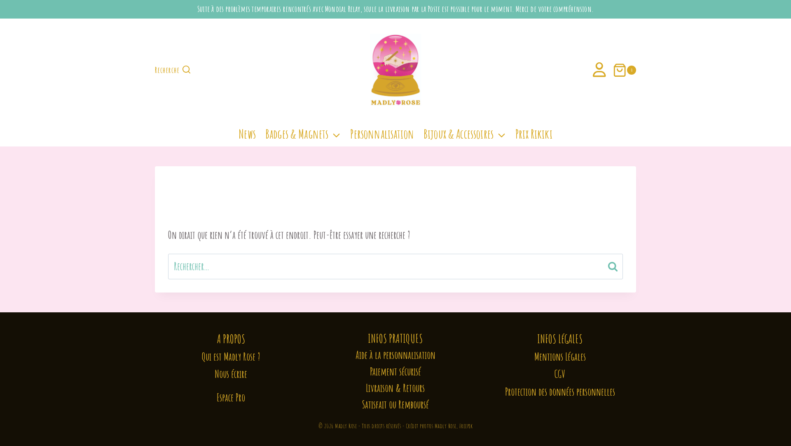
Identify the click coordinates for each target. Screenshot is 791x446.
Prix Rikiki (533, 134)
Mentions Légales (560, 356)
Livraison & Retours (395, 388)
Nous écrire (231, 374)
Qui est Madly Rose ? (231, 356)
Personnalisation (382, 134)
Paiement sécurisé (395, 371)
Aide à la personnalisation (395, 355)
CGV (560, 374)
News (247, 134)
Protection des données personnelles (560, 391)
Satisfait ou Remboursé (395, 404)
